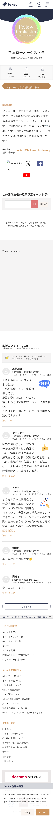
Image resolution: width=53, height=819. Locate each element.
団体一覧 (41, 617)
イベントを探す (9, 632)
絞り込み (43, 204)
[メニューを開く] (47, 4)
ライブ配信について (11, 694)
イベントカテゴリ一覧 (12, 636)
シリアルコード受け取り (13, 659)
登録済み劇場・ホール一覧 (14, 708)
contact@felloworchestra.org (33, 150)
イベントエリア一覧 (11, 641)
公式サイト (14, 164)
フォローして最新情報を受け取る (22, 87)
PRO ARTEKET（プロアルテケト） (18, 655)
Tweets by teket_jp (11, 251)
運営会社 (6, 752)
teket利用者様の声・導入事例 (16, 699)
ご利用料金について (11, 685)
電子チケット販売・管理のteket (18, 617)
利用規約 (6, 729)
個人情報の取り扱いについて (15, 742)
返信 (4, 420)
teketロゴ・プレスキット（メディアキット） (23, 712)
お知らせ (6, 756)
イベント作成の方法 (11, 680)
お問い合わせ (8, 761)
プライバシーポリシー (12, 733)
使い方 (5, 646)
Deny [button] (27, 812)
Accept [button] (42, 812)
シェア (12, 420)
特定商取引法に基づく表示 (14, 747)
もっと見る (26, 606)
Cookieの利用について (12, 738)
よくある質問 (8, 650)
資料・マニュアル (10, 703)
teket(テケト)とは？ (11, 676)
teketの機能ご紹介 (11, 689)
